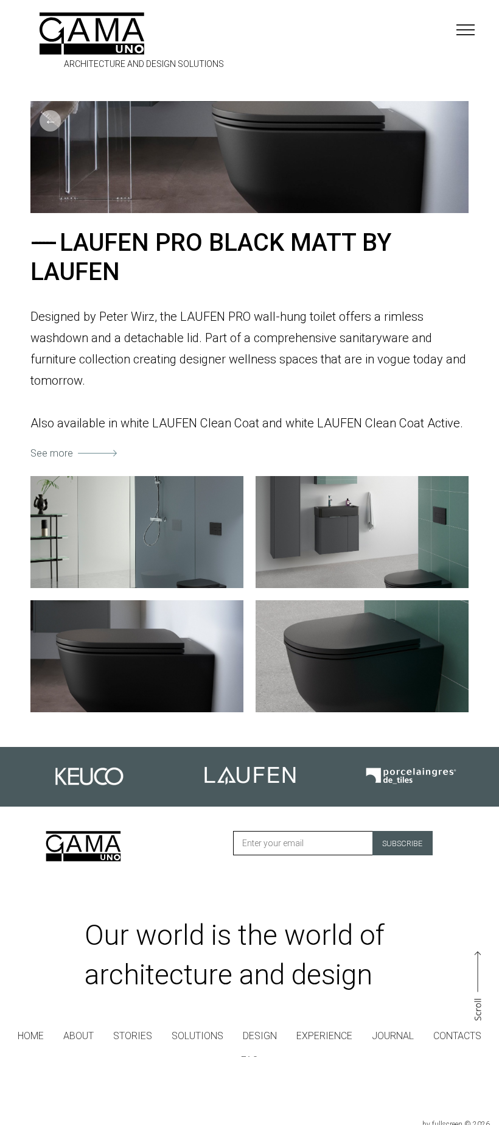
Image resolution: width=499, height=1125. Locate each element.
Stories (132, 1036)
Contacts (457, 1036)
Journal (393, 1036)
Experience (324, 1036)
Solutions (197, 1036)
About (78, 1036)
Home (31, 1036)
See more (51, 453)
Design (260, 1036)
